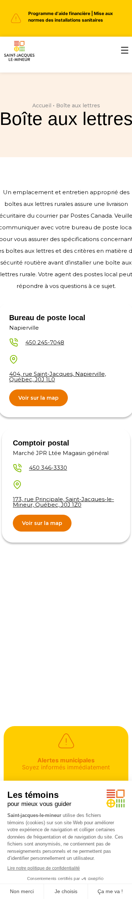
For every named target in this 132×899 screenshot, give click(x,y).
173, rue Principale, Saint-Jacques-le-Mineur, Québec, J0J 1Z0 (63, 502)
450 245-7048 (44, 342)
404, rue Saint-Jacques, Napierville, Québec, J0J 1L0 (57, 376)
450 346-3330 (48, 467)
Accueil (41, 105)
